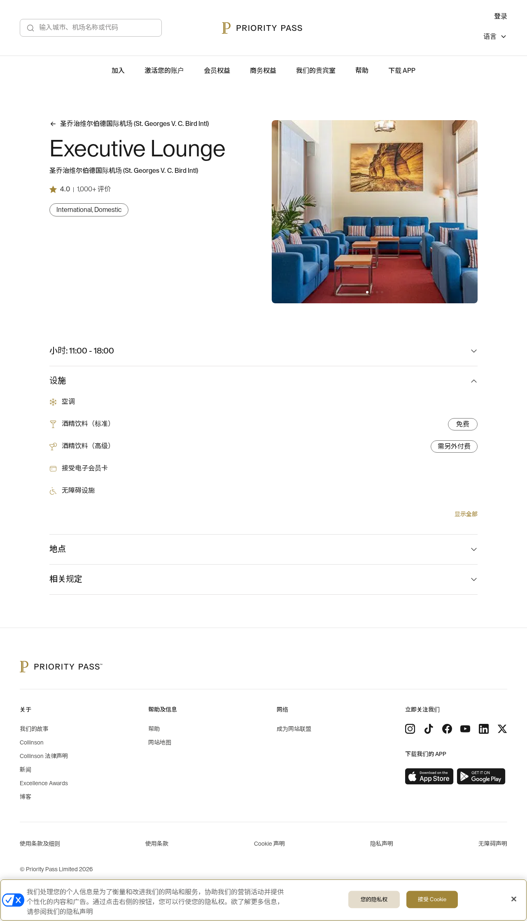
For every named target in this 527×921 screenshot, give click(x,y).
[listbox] (495, 37)
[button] (367, 292)
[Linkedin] (484, 729)
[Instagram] (410, 729)
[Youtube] (465, 729)
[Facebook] (447, 729)
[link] (429, 776)
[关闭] (514, 899)
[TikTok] (429, 729)
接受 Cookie (432, 899)
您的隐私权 (374, 899)
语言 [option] (490, 36)
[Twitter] (502, 729)
